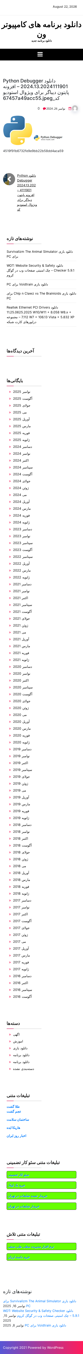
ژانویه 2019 (21, 818)
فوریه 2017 (21, 962)
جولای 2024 (21, 481)
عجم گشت (14, 1111)
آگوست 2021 (22, 612)
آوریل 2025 (21, 419)
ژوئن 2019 (20, 783)
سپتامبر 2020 (23, 687)
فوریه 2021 (21, 653)
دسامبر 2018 (22, 825)
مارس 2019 (21, 804)
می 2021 (19, 632)
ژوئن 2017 (20, 935)
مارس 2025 (22, 426)
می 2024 (20, 495)
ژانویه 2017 (21, 969)
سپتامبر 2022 (23, 557)
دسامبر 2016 (22, 976)
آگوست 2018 (22, 845)
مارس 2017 (21, 955)
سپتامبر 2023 (23, 543)
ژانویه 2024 (21, 522)
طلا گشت (13, 1107)
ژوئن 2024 (21, 488)
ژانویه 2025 (21, 440)
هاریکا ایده (13, 1128)
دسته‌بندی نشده (23, 1069)
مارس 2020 (22, 728)
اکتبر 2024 (21, 460)
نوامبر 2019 (21, 756)
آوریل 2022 (21, 563)
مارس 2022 (22, 570)
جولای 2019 (21, 777)
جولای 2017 (21, 928)
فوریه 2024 (21, 515)
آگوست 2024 (22, 474)
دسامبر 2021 (22, 584)
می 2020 (20, 715)
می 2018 (19, 866)
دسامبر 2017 (22, 900)
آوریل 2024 (21, 502)
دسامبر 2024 (22, 447)
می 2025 (20, 412)
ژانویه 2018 (21, 893)
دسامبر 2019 (22, 749)
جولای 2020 (21, 701)
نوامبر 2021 (21, 591)
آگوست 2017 (22, 921)
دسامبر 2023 (22, 529)
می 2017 (19, 942)
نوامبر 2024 (21, 453)
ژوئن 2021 (20, 625)
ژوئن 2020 (21, 708)
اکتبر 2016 (20, 983)
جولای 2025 (21, 405)
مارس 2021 (21, 646)
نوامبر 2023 (21, 536)
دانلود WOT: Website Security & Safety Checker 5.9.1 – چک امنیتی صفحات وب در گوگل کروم (40, 270)
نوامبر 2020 (21, 673)
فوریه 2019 (21, 811)
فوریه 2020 (21, 735)
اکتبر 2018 (20, 838)
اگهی (16, 1034)
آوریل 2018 (21, 873)
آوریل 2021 (21, 639)
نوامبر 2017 (21, 907)
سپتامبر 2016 (22, 990)
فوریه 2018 (21, 887)
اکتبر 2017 (20, 914)
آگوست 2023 (22, 550)
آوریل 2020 (21, 722)
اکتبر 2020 (21, 680)
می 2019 (19, 790)
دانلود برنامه (21, 1055)
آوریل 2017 (21, 948)
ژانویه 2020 (21, 742)
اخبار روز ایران (16, 1136)
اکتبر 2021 (20, 598)
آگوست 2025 (22, 398)
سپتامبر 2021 (22, 605)
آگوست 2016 (22, 997)
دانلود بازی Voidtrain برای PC (27, 284)
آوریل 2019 (21, 797)
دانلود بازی (20, 1048)
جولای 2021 (21, 618)
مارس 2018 (21, 880)
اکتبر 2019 (20, 763)
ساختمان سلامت (18, 1119)
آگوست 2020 (22, 694)
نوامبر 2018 (21, 832)
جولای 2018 (21, 852)
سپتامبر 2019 (22, 770)
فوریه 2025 (21, 433)
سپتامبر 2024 (23, 467)
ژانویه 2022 (21, 577)
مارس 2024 (22, 508)
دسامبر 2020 (22, 667)
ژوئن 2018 (20, 859)
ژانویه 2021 (21, 660)
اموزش (18, 1041)
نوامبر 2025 (21, 392)
